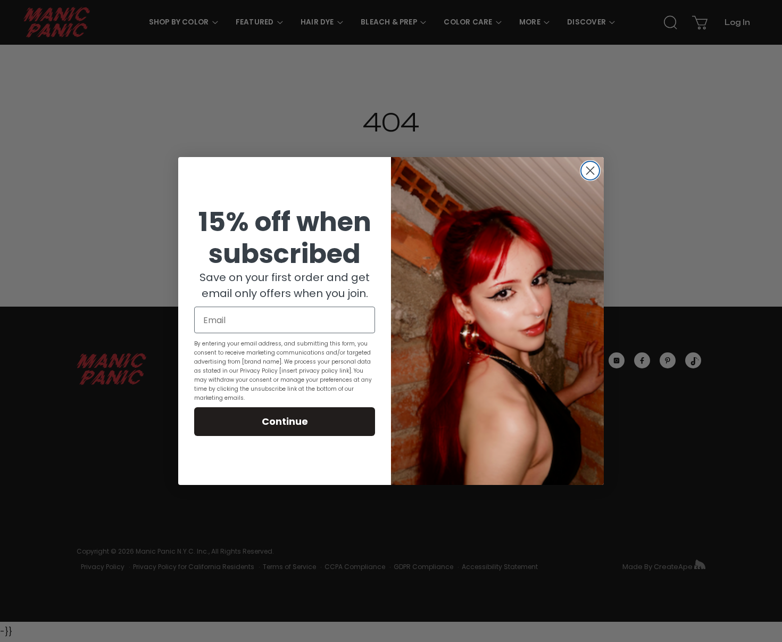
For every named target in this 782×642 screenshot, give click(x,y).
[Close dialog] (590, 170)
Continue (285, 421)
